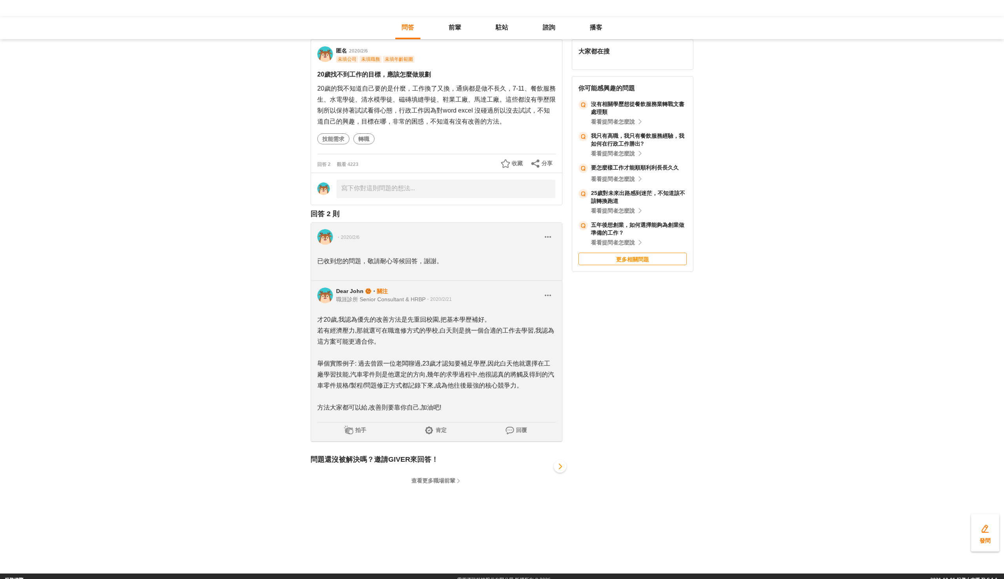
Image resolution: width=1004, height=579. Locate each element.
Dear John (350, 291)
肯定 (441, 430)
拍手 (360, 430)
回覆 (521, 430)
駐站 (502, 27)
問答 (408, 27)
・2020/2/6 (348, 237)
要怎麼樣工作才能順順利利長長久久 (635, 167)
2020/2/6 (358, 51)
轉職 (363, 139)
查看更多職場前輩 (433, 480)
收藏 (517, 163)
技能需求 (333, 139)
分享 (547, 163)
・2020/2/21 (439, 299)
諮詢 (549, 27)
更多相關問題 (632, 259)
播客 (596, 27)
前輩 (455, 27)
